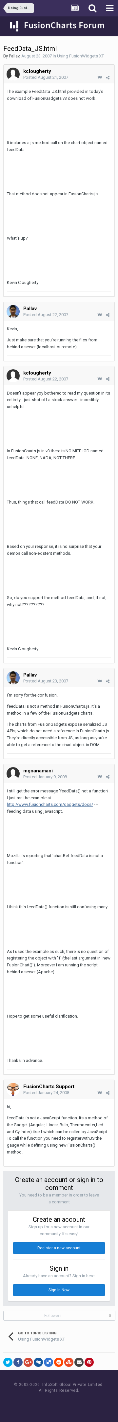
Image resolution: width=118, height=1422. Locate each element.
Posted (45, 77)
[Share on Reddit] (58, 1362)
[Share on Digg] (38, 1362)
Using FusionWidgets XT (80, 56)
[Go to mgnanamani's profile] (13, 773)
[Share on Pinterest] (89, 1362)
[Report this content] (99, 77)
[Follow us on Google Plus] (82, 1403)
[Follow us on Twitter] (67, 1403)
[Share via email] (79, 1362)
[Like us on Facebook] (53, 1403)
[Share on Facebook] (18, 1362)
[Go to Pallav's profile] (13, 311)
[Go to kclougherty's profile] (13, 74)
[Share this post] (107, 77)
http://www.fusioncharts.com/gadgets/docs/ (50, 804)
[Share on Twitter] (7, 1362)
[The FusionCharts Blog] (38, 1403)
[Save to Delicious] (48, 1362)
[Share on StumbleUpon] (68, 1362)
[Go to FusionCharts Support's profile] (13, 1089)
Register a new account (59, 1248)
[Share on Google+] (28, 1362)
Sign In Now (59, 1290)
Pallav (14, 56)
